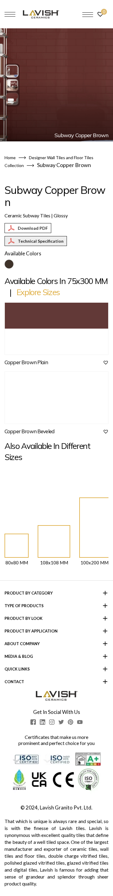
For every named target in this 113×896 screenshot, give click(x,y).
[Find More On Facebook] (33, 722)
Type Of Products (24, 605)
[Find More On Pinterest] (70, 722)
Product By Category (29, 593)
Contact (14, 681)
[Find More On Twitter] (61, 722)
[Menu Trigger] (88, 14)
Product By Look (23, 618)
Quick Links (17, 669)
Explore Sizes (38, 292)
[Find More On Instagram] (52, 722)
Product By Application (31, 631)
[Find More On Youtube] (80, 722)
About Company (22, 643)
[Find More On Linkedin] (42, 722)
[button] (12, 71)
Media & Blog (19, 656)
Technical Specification (41, 241)
